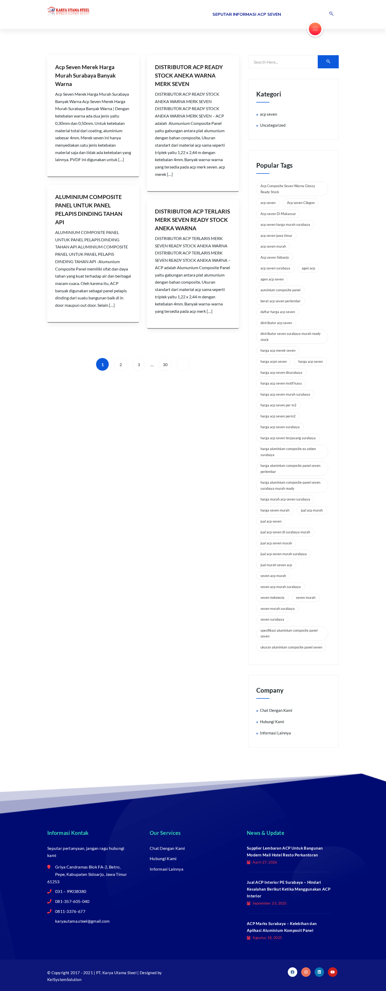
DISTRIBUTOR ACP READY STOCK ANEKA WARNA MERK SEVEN (189, 75)
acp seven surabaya (275, 268)
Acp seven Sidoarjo (274, 257)
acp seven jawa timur (276, 235)
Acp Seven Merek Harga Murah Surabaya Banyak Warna (85, 75)
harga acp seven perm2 (278, 416)
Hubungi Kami (272, 721)
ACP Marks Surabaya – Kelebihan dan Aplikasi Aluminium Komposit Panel (282, 927)
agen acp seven (272, 279)
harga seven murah (274, 510)
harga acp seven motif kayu (281, 383)
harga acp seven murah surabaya (285, 394)
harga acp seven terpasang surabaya (288, 438)
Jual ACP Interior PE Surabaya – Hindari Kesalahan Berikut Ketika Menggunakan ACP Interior (288, 889)
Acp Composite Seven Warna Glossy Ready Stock (287, 189)
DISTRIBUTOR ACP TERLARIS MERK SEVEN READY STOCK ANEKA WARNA (192, 220)
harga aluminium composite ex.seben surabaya (288, 452)
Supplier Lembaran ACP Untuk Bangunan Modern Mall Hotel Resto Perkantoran (285, 851)
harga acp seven (310, 361)
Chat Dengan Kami (276, 710)
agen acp (308, 268)
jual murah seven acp (276, 565)
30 (165, 364)
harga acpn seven (273, 361)
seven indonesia (272, 597)
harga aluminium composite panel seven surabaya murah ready (290, 485)
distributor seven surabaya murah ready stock (290, 336)
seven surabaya (272, 619)
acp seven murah (273, 246)
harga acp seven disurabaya (281, 372)
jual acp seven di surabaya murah (285, 532)
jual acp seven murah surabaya (283, 554)
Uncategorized (272, 125)
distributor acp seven (276, 323)
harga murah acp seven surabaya (285, 499)
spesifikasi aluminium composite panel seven (288, 633)
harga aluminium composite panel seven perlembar (290, 468)
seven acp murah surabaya (280, 587)
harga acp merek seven (277, 350)
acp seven (268, 114)
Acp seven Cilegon (301, 203)
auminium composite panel (280, 290)
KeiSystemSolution (64, 979)
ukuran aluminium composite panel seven (291, 647)
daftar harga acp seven (277, 312)
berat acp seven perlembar (280, 301)
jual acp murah (312, 510)
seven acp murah (273, 576)
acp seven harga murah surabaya (285, 224)
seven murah (305, 597)
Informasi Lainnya (275, 733)
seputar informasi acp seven (246, 14)
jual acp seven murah (276, 543)
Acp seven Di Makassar (278, 214)
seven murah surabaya (277, 608)
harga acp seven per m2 (278, 405)
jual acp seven (270, 521)
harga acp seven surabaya (280, 427)
